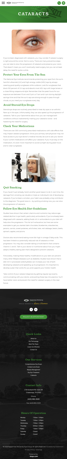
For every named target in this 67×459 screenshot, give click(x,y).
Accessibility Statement (54, 447)
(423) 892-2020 (34, 399)
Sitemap (39, 450)
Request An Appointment (33, 317)
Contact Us (33, 349)
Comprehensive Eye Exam (33, 364)
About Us (33, 338)
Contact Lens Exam (33, 367)
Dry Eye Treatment (33, 372)
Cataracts (33, 375)
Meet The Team (33, 344)
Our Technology (33, 341)
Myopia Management (33, 369)
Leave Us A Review (33, 347)
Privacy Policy (30, 450)
